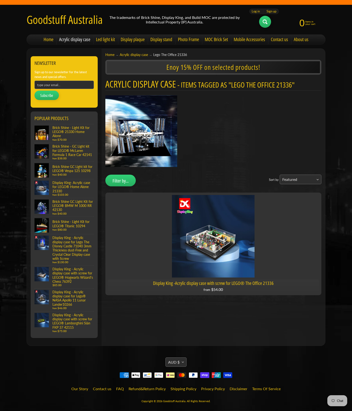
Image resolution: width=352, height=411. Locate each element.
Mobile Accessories (249, 39)
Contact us (279, 39)
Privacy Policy (213, 388)
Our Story (79, 388)
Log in (256, 11)
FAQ (120, 388)
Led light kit (105, 39)
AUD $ (174, 362)
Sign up (271, 11)
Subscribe (46, 95)
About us (301, 39)
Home (48, 39)
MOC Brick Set (216, 39)
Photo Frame (188, 39)
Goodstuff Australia (65, 19)
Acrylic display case (74, 39)
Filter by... (121, 181)
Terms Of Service (266, 388)
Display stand (161, 39)
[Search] (265, 22)
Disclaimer (238, 388)
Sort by (274, 180)
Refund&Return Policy (147, 388)
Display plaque (133, 39)
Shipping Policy (183, 388)
